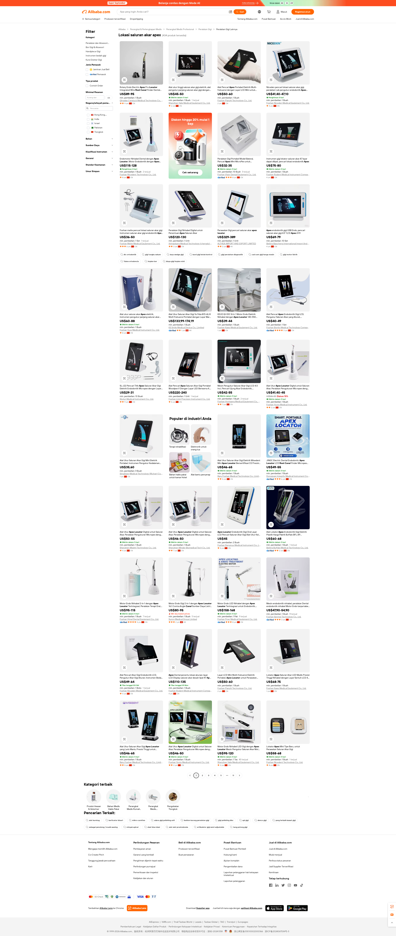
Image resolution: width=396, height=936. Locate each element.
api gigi (245, 820)
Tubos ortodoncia (131, 261)
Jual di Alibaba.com (278, 849)
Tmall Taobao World (183, 922)
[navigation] (99, 402)
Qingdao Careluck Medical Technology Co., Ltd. (141, 100)
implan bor (152, 261)
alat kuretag (94, 820)
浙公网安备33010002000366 (248, 931)
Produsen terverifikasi (189, 849)
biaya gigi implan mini (175, 261)
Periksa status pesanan (280, 860)
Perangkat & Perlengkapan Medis (146, 29)
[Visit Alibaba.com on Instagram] (289, 885)
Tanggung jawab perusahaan (101, 860)
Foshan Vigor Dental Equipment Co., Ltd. (236, 174)
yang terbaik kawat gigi (285, 820)
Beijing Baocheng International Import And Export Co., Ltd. (288, 243)
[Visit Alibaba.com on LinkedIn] (277, 885)
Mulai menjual (275, 854)
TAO (222, 922)
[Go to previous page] (190, 775)
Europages (243, 922)
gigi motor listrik (290, 254)
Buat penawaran (186, 854)
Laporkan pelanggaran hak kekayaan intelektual (241, 873)
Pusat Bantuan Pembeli (235, 849)
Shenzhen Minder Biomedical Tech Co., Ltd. (189, 547)
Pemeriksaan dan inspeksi (145, 872)
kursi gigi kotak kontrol (202, 254)
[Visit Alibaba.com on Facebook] (271, 885)
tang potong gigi (240, 827)
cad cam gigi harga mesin (263, 254)
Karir (90, 866)
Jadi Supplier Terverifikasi (281, 866)
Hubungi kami (230, 854)
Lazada (198, 922)
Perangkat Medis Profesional (180, 29)
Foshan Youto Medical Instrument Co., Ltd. (286, 404)
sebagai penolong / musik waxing (103, 827)
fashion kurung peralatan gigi (196, 820)
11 (233, 775)
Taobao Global (210, 922)
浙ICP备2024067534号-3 (277, 931)
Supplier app (203, 908)
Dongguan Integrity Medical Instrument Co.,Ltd (288, 476)
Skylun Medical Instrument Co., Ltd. (137, 399)
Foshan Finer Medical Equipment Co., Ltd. (237, 619)
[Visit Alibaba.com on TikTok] (301, 885)
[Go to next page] (239, 775)
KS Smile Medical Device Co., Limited (186, 327)
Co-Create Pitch (96, 854)
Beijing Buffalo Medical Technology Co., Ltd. (287, 547)
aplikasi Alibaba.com (251, 908)
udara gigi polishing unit (164, 820)
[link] (392, 907)
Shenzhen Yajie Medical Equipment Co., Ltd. (189, 103)
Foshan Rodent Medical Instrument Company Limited (288, 174)
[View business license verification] (225, 931)
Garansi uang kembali (143, 854)
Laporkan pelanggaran (234, 881)
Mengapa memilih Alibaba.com (102, 849)
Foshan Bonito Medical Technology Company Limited (288, 327)
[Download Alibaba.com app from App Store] (274, 908)
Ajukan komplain (231, 860)
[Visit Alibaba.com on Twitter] (283, 885)
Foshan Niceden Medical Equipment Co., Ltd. (287, 103)
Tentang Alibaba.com (99, 842)
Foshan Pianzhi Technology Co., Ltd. (234, 100)
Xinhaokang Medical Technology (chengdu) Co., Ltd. (190, 243)
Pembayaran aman (142, 849)
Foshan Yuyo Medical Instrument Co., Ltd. (139, 330)
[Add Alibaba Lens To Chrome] (137, 908)
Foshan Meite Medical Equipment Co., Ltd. (140, 243)
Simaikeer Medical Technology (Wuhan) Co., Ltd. (141, 473)
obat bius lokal (153, 827)
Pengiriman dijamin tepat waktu (148, 860)
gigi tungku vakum (153, 254)
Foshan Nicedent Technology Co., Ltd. (138, 174)
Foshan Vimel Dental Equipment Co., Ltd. (139, 619)
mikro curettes (138, 820)
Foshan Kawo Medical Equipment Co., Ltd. (237, 327)
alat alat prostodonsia (178, 827)
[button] (230, 12)
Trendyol (231, 922)
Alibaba (121, 29)
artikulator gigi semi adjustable (210, 827)
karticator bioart (116, 820)
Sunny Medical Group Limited (183, 619)
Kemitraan (274, 872)
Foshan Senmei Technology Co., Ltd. (283, 616)
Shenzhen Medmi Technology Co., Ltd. (138, 547)
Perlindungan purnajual (144, 866)
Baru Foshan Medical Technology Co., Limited (239, 476)
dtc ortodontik (130, 254)
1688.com (166, 922)
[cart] (269, 12)
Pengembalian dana (233, 866)
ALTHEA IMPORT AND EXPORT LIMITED (236, 243)
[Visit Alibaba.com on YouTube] (295, 885)
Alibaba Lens (106, 908)
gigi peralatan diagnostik (232, 254)
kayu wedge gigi (177, 254)
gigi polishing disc (225, 820)
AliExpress (154, 922)
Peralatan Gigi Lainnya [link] (226, 29)
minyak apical (132, 827)
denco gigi (262, 820)
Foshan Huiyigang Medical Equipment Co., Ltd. (239, 401)
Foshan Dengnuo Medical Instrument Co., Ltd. (239, 545)
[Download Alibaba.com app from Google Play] (297, 908)
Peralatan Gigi (205, 29)
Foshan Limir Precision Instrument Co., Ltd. (189, 399)
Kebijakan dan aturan (143, 878)
